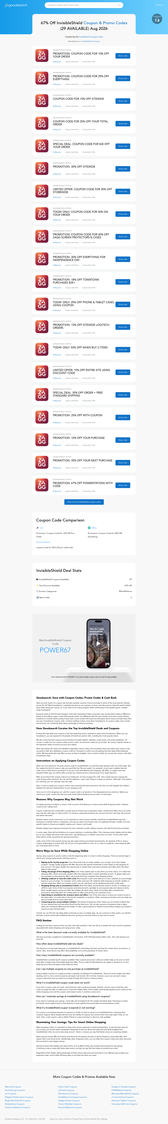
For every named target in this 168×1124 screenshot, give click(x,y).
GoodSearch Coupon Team (90, 37)
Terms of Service (65, 1119)
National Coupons (13, 1086)
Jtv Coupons (10, 1093)
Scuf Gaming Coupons (15, 1090)
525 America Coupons (68, 1093)
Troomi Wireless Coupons (69, 1104)
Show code (123, 56)
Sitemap (104, 1119)
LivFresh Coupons (66, 1090)
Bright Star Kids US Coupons (17, 1100)
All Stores (159, 5)
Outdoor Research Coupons (17, 1107)
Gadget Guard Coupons (69, 1100)
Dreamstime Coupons (14, 1104)
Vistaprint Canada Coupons (124, 1086)
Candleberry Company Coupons (72, 1097)
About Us (53, 1119)
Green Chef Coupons (67, 1086)
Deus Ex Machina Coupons (70, 1107)
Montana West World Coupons (125, 1093)
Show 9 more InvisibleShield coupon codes (84, 502)
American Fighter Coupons (124, 1100)
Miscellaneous (73, 41)
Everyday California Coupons (124, 1104)
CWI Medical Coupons (121, 1090)
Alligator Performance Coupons (19, 1097)
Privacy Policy (78, 1119)
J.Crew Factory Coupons (123, 1097)
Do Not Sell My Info (92, 1119)
